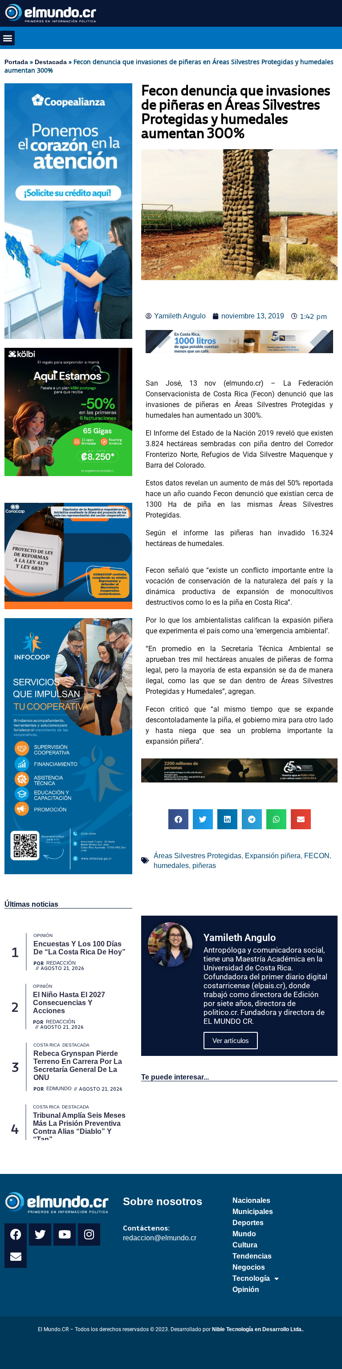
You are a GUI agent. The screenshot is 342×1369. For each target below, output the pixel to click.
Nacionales (251, 1200)
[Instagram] (89, 1234)
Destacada (51, 61)
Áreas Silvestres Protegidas (197, 856)
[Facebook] (15, 1234)
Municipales (252, 1211)
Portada (16, 61)
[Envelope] (15, 1257)
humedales (171, 865)
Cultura (244, 1245)
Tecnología (251, 1278)
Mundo (244, 1234)
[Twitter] (40, 1234)
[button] (7, 38)
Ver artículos (230, 1040)
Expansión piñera (273, 856)
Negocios (248, 1267)
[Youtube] (64, 1234)
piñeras (204, 865)
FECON (317, 856)
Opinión (245, 1289)
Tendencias (252, 1256)
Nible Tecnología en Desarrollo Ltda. (257, 1329)
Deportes (248, 1222)
